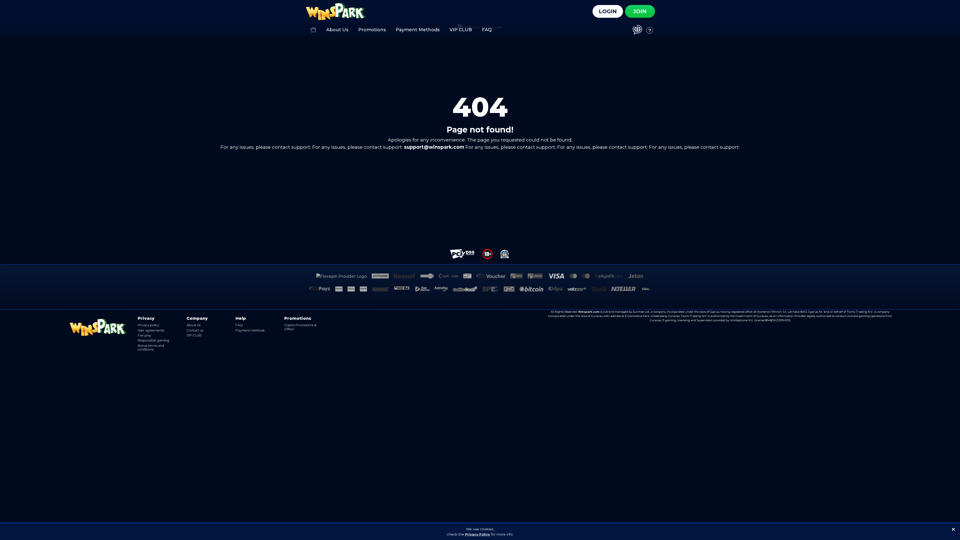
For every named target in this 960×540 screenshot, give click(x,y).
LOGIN (608, 11)
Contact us (194, 330)
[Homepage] (313, 29)
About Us (193, 325)
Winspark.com (589, 312)
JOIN (639, 11)
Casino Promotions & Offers (300, 327)
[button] (639, 29)
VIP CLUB (194, 335)
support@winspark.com (434, 147)
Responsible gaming (153, 340)
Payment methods (250, 330)
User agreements (151, 330)
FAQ (239, 325)
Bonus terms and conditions (151, 347)
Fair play (144, 335)
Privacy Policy (477, 534)
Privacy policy (148, 325)
